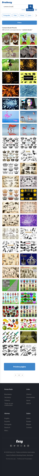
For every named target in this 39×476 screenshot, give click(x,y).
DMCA (28, 403)
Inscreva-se (30, 9)
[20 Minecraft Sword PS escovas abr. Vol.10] (10, 337)
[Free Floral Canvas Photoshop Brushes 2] (28, 337)
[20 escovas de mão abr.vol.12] (28, 182)
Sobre (28, 418)
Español (7, 421)
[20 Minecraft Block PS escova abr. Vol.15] (28, 298)
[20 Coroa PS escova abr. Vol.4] (10, 169)
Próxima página (19, 367)
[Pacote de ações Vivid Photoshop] (10, 65)
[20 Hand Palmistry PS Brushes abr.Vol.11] (10, 233)
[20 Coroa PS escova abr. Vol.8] (10, 156)
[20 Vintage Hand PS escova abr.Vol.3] (28, 233)
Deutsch (7, 427)
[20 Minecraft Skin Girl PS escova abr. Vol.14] (10, 298)
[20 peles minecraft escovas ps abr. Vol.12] (28, 311)
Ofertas (29, 394)
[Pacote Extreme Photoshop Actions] (10, 52)
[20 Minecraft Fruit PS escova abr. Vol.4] (10, 324)
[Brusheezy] (7, 2)
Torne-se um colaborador (8, 404)
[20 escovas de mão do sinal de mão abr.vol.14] (28, 207)
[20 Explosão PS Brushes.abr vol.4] (10, 78)
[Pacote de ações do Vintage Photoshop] (28, 52)
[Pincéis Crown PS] (28, 259)
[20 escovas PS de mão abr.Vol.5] (28, 169)
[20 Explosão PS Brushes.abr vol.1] (10, 91)
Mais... (6, 430)
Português (7, 424)
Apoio (28, 400)
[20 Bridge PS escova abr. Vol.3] (28, 350)
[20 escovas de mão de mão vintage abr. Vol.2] (10, 246)
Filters (19, 22)
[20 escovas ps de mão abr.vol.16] (10, 272)
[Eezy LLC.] (19, 441)
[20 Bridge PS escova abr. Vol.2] (10, 350)
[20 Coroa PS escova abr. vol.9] (10, 195)
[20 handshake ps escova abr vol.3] (28, 246)
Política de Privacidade (24, 459)
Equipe (28, 421)
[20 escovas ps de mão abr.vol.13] (10, 207)
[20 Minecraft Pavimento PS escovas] (10, 285)
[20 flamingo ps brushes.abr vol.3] (28, 130)
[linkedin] (28, 446)
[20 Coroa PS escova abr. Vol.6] (28, 143)
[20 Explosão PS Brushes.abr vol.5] (28, 65)
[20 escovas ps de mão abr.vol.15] (10, 220)
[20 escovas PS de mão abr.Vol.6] (10, 182)
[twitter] (14, 446)
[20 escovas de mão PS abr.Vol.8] (10, 259)
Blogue (28, 424)
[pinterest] (18, 446)
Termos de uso (11, 459)
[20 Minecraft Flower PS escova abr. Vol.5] (28, 324)
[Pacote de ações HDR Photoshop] (10, 39)
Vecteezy (7, 397)
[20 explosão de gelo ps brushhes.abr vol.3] (28, 91)
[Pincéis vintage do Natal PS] (28, 272)
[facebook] (11, 446)
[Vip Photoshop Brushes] (28, 195)
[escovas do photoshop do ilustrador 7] (28, 78)
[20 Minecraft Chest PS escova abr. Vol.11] (10, 311)
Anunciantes (30, 397)
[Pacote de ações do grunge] (28, 39)
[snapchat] (25, 446)
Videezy (7, 400)
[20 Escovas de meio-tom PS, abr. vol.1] (28, 104)
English (6, 418)
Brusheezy (8, 394)
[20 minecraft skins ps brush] (28, 285)
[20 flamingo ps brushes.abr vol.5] (10, 130)
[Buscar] (30, 6)
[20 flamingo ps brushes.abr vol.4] (28, 117)
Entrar (23, 9)
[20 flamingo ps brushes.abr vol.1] (10, 117)
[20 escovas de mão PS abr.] (28, 156)
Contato (29, 427)
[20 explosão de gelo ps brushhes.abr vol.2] (10, 104)
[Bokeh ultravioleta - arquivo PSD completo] (28, 220)
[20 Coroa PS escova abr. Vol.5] (10, 143)
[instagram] (21, 446)
